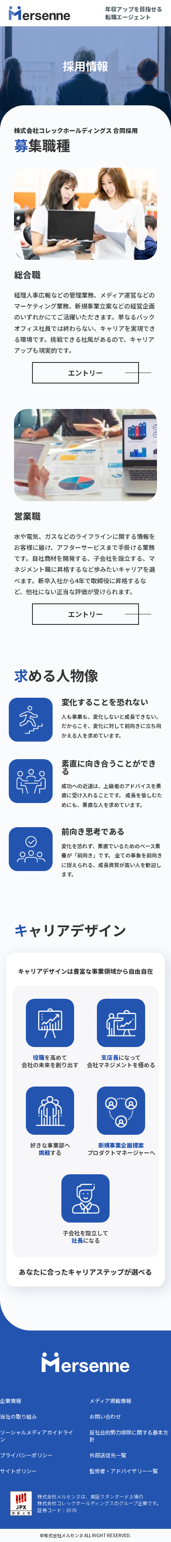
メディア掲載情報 (110, 1400)
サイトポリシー (18, 1470)
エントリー (85, 372)
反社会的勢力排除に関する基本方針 (128, 1435)
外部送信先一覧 (107, 1455)
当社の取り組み (18, 1416)
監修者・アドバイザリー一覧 (123, 1470)
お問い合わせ (105, 1416)
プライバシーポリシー (26, 1455)
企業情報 (10, 1400)
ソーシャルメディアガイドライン (36, 1435)
